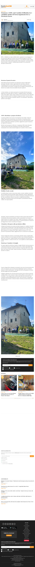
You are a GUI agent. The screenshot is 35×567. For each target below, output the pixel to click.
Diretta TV (26, 537)
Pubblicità (26, 527)
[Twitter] (6, 524)
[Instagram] (10, 524)
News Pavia (11, 368)
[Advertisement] (17, 72)
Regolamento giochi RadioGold (28, 556)
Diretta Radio (26, 535)
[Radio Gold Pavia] (6, 6)
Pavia (5, 11)
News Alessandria (6, 368)
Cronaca (2, 392)
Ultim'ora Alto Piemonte (26, 533)
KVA (19, 565)
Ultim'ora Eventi (26, 534)
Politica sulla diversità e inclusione (6, 556)
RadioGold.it (19, 563)
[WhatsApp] (14, 524)
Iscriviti (30, 365)
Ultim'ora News (26, 529)
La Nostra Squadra (26, 525)
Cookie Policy (19, 555)
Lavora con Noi (26, 538)
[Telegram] (12, 524)
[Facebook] (3, 524)
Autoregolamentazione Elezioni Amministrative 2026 (17, 558)
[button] (33, 398)
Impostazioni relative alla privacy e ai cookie (17, 560)
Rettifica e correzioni (18, 557)
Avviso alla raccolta (17, 561)
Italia (5, 488)
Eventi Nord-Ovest (17, 368)
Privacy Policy (12, 369)
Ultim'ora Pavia (26, 532)
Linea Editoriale (21, 556)
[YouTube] (8, 524)
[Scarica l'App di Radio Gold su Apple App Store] (4, 528)
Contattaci (26, 540)
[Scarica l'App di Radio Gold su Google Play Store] (13, 528)
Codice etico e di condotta (14, 556)
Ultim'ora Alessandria (26, 530)
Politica (2, 11)
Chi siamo (26, 524)
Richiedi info (9, 535)
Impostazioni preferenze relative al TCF (17, 559)
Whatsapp (26, 528)
